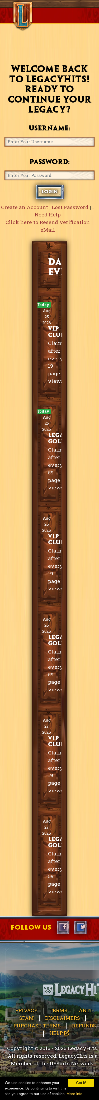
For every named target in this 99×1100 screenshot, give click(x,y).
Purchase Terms (37, 1025)
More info (74, 1094)
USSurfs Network (71, 1063)
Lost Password (70, 207)
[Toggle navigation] (14, 4)
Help (56, 1033)
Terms (58, 1010)
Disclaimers (62, 1018)
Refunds (84, 1025)
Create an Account (24, 207)
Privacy (26, 1010)
